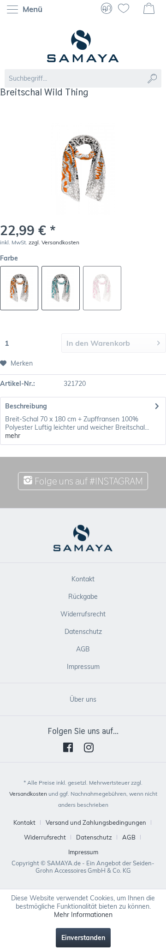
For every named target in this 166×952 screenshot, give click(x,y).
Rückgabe (83, 596)
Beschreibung (26, 406)
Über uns (83, 699)
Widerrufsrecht (83, 614)
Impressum (83, 666)
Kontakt (83, 579)
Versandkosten (28, 793)
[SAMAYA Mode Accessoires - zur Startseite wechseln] (83, 46)
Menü (31, 9)
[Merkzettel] (127, 9)
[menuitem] (27, 9)
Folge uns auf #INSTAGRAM (88, 481)
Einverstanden (83, 938)
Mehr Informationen (83, 915)
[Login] (106, 9)
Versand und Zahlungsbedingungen (96, 822)
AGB (83, 649)
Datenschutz (83, 631)
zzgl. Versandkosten (54, 242)
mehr (12, 436)
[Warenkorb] (150, 9)
